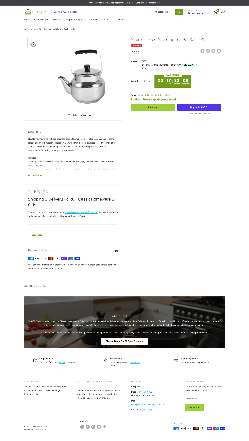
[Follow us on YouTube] (99, 427)
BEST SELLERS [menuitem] (41, 19)
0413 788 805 (145, 392)
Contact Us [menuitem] (121, 19)
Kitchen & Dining (144, 95)
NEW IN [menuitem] (57, 19)
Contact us (135, 362)
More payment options (199, 113)
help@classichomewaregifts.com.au (148, 404)
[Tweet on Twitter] (213, 51)
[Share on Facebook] (202, 51)
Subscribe (194, 407)
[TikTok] (104, 427)
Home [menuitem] (26, 19)
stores (62, 362)
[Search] (179, 12)
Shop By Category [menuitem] (74, 19)
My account (194, 13)
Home (26, 29)
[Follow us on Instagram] (88, 427)
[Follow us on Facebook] (82, 427)
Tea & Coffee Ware (162, 95)
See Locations (145, 409)
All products (36, 29)
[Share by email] (219, 51)
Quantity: (135, 81)
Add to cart (153, 107)
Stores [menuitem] (94, 19)
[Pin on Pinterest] (208, 51)
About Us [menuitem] (106, 19)
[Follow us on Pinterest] (93, 427)
